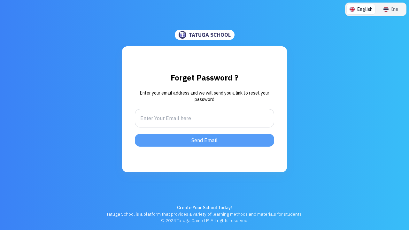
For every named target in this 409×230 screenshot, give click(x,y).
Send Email (204, 140)
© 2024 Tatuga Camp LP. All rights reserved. (204, 220)
